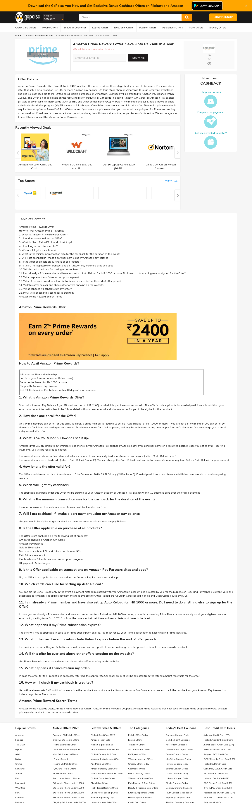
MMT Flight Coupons (176, 744)
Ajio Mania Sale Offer (101, 763)
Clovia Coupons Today (177, 783)
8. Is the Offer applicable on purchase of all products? (49, 262)
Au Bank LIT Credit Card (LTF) (218, 797)
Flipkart (19, 739)
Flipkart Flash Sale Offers (103, 778)
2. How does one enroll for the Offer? (40, 238)
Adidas (18, 773)
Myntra (18, 749)
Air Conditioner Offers (139, 749)
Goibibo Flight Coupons (178, 739)
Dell (17, 778)
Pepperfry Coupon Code (178, 797)
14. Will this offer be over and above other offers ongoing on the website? (61, 285)
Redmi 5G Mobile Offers (65, 744)
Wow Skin (20, 787)
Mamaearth (20, 783)
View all (171, 180)
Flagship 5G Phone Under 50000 (69, 802)
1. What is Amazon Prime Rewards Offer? (43, 234)
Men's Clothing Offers (139, 773)
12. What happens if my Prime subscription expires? (49, 277)
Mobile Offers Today (138, 735)
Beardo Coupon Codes (177, 754)
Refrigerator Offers (137, 754)
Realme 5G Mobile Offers (65, 763)
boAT (18, 792)
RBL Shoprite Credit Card (215, 773)
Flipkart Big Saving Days (103, 797)
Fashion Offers (147, 27)
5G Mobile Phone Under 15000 (68, 787)
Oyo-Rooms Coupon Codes (179, 749)
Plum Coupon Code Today (179, 792)
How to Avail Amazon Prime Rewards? (41, 230)
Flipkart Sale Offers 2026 (103, 735)
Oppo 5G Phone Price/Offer (66, 749)
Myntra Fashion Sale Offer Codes (107, 773)
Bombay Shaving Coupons (179, 787)
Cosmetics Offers (136, 768)
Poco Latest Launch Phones (66, 778)
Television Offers (136, 744)
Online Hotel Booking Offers (104, 792)
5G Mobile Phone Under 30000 (68, 797)
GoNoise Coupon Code (177, 735)
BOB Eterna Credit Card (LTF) (217, 783)
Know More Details (45, 694)
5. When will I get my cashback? (37, 250)
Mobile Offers (50, 27)
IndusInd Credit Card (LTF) (216, 778)
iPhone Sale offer (61, 759)
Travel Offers (196, 27)
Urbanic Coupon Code (177, 778)
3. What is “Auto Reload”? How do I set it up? (45, 242)
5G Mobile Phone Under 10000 (68, 783)
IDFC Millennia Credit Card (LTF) (219, 759)
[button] (177, 152)
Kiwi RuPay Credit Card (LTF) (217, 787)
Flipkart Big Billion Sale (102, 744)
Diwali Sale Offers (99, 783)
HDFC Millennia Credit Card (217, 749)
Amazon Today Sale (100, 739)
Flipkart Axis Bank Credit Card (218, 739)
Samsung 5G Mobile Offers (66, 735)
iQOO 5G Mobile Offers (64, 768)
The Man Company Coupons (180, 802)
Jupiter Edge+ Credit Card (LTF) (218, 744)
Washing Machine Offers (140, 759)
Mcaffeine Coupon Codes (178, 759)
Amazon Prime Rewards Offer (36, 227)
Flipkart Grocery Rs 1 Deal (103, 754)
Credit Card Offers (25, 27)
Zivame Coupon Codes (177, 768)
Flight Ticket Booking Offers (104, 787)
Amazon (19, 735)
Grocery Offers (217, 27)
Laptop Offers (100, 27)
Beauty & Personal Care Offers (143, 787)
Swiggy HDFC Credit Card (216, 754)
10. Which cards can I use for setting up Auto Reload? (50, 269)
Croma (18, 763)
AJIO (17, 754)
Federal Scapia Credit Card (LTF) (219, 792)
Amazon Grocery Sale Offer (104, 768)
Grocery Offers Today (138, 763)
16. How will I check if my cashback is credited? (46, 293)
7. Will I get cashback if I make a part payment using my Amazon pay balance (63, 258)
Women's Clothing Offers (140, 778)
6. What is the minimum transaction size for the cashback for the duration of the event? (69, 254)
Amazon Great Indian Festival (105, 749)
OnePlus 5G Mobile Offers (66, 739)
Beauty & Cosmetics (75, 27)
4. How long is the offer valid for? (38, 246)
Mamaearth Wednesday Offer (105, 759)
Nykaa (18, 759)
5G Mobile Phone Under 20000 (68, 792)
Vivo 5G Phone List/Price (65, 754)
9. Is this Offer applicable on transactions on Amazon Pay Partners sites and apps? (66, 265)
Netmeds (19, 802)
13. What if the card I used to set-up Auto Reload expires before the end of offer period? (70, 281)
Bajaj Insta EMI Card (213, 802)
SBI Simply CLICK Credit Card (217, 768)
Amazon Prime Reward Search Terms (40, 296)
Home (18, 35)
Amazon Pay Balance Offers (39, 35)
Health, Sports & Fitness (140, 797)
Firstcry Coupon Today (177, 763)
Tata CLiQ (20, 744)
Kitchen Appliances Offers (141, 792)
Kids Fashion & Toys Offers (141, 783)
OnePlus (19, 797)
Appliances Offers (172, 27)
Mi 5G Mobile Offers (63, 773)
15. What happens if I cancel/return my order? (45, 289)
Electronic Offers (124, 27)
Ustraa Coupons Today (177, 773)
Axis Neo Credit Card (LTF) (216, 735)
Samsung (20, 768)
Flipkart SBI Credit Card (214, 763)
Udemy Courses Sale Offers (104, 802)
